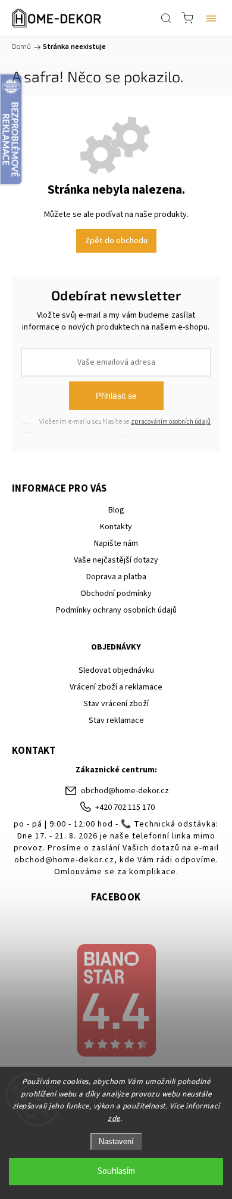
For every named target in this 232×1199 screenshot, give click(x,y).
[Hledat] (166, 18)
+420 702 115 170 (125, 807)
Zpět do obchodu (116, 241)
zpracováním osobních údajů (171, 421)
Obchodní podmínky (116, 594)
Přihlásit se (116, 395)
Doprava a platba (116, 577)
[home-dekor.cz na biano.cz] (116, 1002)
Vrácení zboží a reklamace (116, 687)
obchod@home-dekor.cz (125, 791)
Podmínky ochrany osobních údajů (116, 610)
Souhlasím (116, 1171)
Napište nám (116, 543)
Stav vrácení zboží (116, 704)
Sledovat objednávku (116, 670)
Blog (116, 510)
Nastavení (116, 1141)
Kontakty (116, 527)
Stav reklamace (116, 720)
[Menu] (211, 18)
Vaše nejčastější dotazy (116, 560)
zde (114, 1118)
